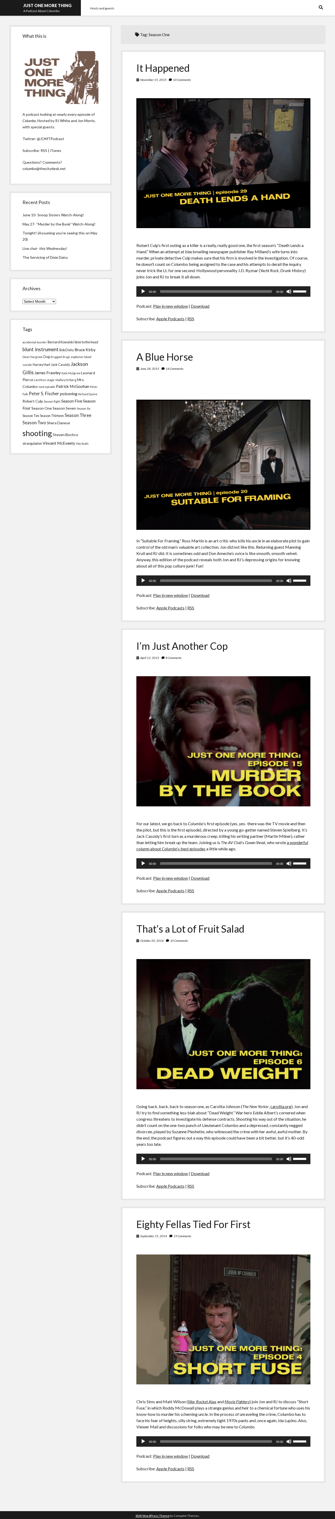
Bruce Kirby (85, 349)
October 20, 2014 (152, 941)
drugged (56, 357)
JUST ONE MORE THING (47, 5)
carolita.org (280, 1106)
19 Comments (182, 1236)
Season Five (71, 401)
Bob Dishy (66, 350)
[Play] (143, 291)
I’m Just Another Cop (182, 646)
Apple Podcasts (170, 318)
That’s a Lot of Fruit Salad (190, 929)
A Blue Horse (164, 357)
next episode (46, 386)
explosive (77, 357)
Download (200, 306)
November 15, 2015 (153, 80)
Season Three (78, 415)
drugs (66, 357)
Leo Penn (40, 380)
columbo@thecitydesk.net (44, 168)
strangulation (32, 443)
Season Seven (64, 408)
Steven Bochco (65, 434)
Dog (46, 357)
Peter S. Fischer (44, 393)
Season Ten (31, 416)
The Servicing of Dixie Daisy (45, 257)
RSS (190, 318)
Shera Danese (58, 423)
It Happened (163, 68)
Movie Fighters (237, 1401)
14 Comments (174, 369)
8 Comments (174, 658)
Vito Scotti (82, 443)
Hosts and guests (102, 8)
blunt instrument (41, 349)
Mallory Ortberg (65, 380)
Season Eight (52, 401)
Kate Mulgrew (71, 373)
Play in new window (170, 306)
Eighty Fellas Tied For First (193, 1224)
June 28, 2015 (149, 369)
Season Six (83, 408)
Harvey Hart (41, 364)
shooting (37, 433)
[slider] (300, 291)
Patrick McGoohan (72, 386)
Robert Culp (33, 401)
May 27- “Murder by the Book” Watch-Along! (59, 224)
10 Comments (182, 80)
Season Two (34, 422)
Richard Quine (87, 394)
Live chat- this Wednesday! (45, 248)
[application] (223, 291)
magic (51, 380)
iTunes (55, 150)
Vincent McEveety (59, 443)
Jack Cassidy (60, 364)
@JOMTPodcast (50, 138)
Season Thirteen (52, 416)
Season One (41, 408)
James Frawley (48, 372)
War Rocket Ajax (202, 1401)
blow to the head (86, 342)
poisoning (68, 393)
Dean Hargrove (33, 357)
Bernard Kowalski (61, 342)
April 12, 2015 (149, 658)
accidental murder (35, 342)
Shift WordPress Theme (152, 1516)
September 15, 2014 (153, 1236)
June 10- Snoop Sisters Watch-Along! (53, 215)
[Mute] (289, 291)
